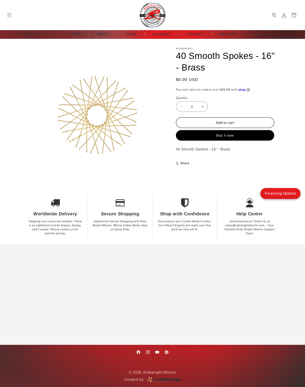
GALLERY (161, 34)
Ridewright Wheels (159, 372)
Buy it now (225, 135)
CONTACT (195, 34)
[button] (9, 15)
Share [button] (185, 163)
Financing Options (280, 193)
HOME (75, 34)
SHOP (131, 34)
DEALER (227, 34)
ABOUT (103, 34)
